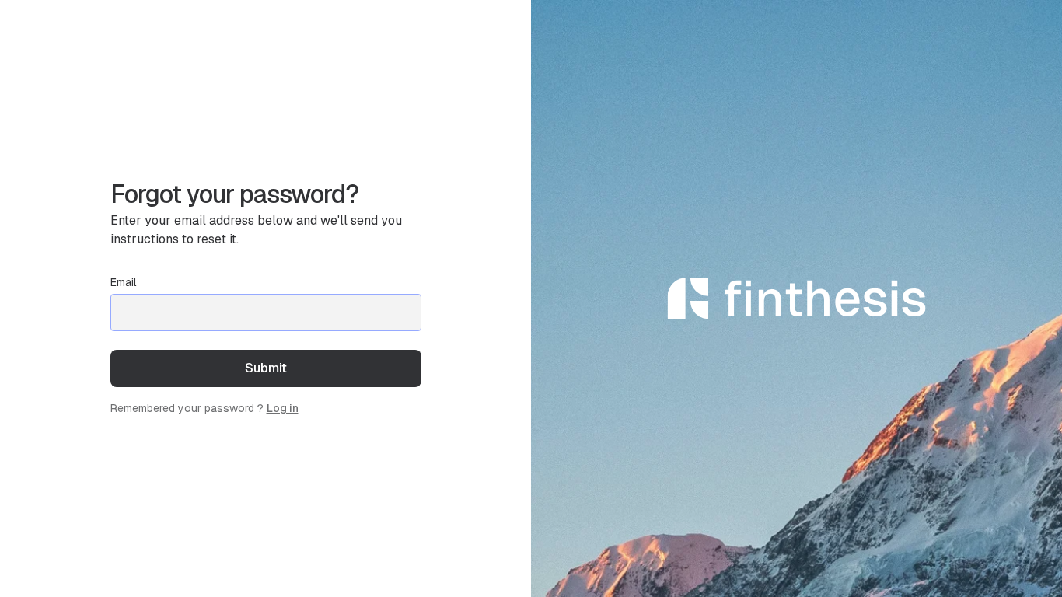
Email (123, 282)
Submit (266, 367)
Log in (283, 408)
